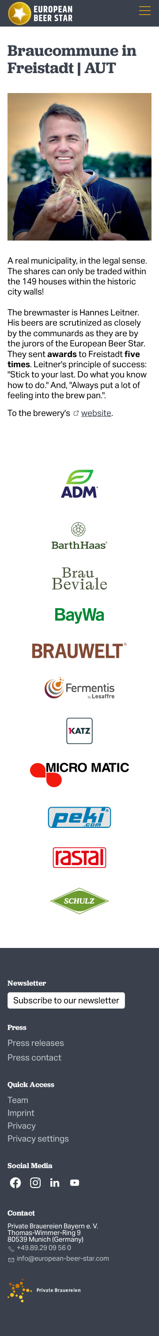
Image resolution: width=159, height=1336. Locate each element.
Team (18, 1100)
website (96, 413)
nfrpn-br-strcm (63, 1258)
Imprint (21, 1112)
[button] (15, 1183)
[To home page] (40, 13)
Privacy (22, 1125)
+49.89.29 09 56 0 (44, 1247)
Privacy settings (38, 1138)
